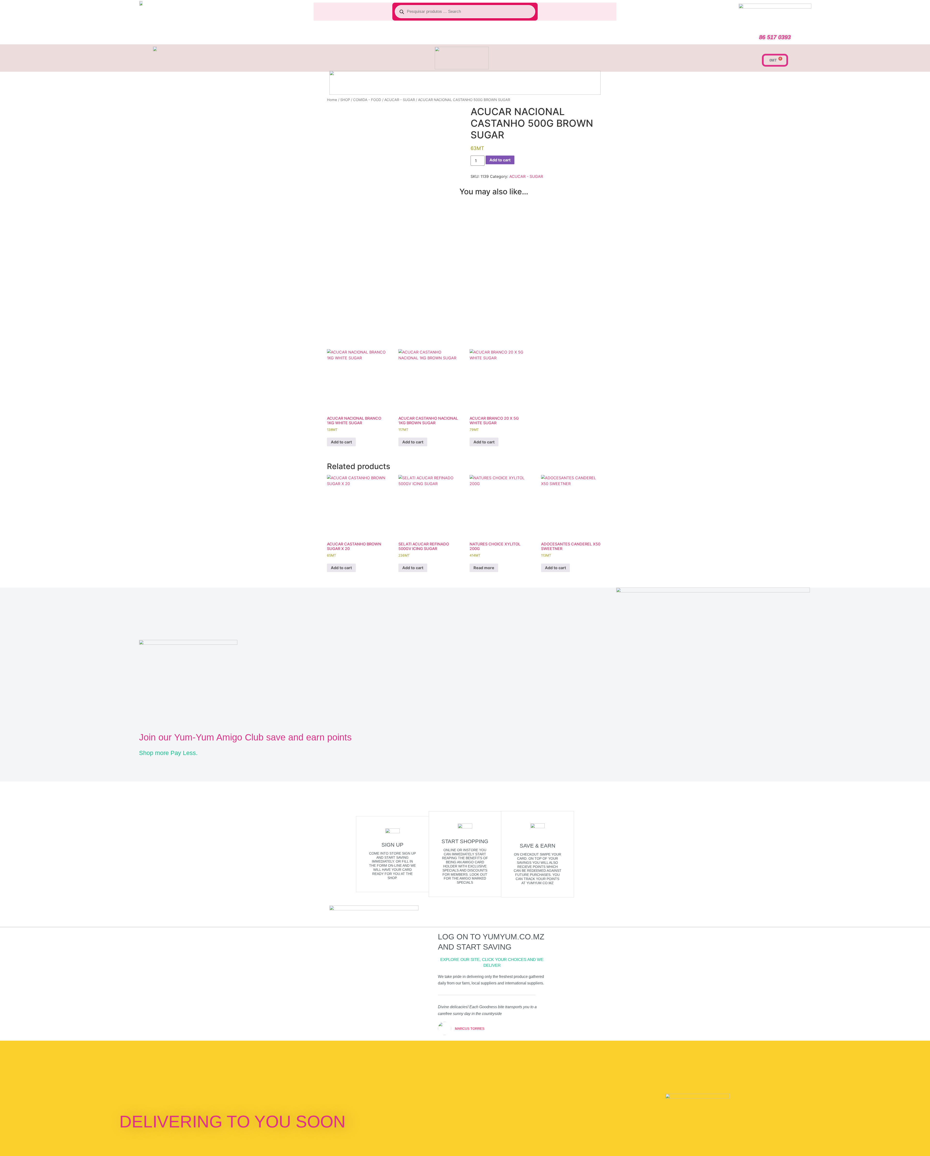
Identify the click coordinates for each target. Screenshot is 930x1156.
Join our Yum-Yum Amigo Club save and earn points (245, 737)
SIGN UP (392, 845)
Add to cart (500, 159)
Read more (483, 567)
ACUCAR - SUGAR (399, 100)
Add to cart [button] (341, 442)
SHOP (345, 100)
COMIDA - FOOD (367, 100)
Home (332, 100)
